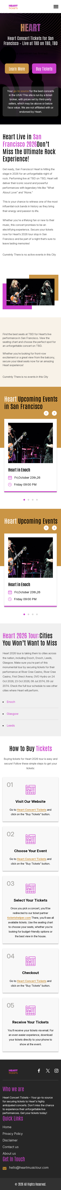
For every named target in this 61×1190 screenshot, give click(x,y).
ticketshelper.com (19, 917)
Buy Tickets (44, 68)
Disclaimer (10, 1140)
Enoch (11, 701)
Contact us (11, 1147)
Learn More (17, 68)
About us (9, 1153)
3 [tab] (33, 500)
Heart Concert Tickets (31, 809)
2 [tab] (28, 500)
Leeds (11, 725)
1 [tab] (24, 500)
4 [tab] (37, 500)
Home (7, 1127)
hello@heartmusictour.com (29, 1167)
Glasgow (12, 713)
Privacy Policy (13, 1134)
